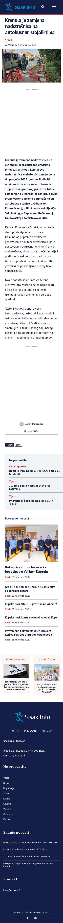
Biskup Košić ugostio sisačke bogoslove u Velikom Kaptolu (26, 569)
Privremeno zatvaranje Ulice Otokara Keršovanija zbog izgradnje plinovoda (28, 632)
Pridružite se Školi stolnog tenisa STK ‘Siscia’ (31, 502)
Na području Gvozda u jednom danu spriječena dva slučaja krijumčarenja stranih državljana (16, 685)
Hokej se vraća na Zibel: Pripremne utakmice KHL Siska (34, 472)
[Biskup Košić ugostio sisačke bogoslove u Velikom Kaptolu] (31, 543)
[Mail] (35, 918)
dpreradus (37, 424)
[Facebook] (27, 918)
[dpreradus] (22, 424)
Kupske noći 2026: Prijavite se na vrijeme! (31, 604)
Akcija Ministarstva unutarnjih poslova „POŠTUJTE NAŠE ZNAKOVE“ (46, 688)
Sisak (8, 40)
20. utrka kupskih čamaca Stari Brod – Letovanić (31, 487)
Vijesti (12, 481)
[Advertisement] (31, 122)
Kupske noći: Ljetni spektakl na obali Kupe (31, 617)
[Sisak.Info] (20, 7)
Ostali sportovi (18, 466)
